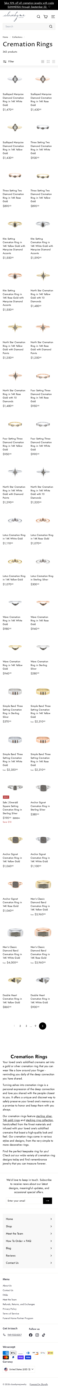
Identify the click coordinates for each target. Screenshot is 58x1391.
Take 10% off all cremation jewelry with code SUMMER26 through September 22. (29, 5)
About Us (7, 1285)
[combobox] (29, 26)
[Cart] (45, 17)
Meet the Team (10, 1299)
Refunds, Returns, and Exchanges (19, 1304)
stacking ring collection (39, 1120)
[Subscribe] (47, 1201)
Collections (17, 37)
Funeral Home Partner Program (18, 1318)
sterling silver (44, 1116)
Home (6, 37)
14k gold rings (11, 1120)
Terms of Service (11, 1313)
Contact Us (8, 1290)
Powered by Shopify (39, 1384)
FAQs (5, 1295)
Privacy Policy (9, 1308)
